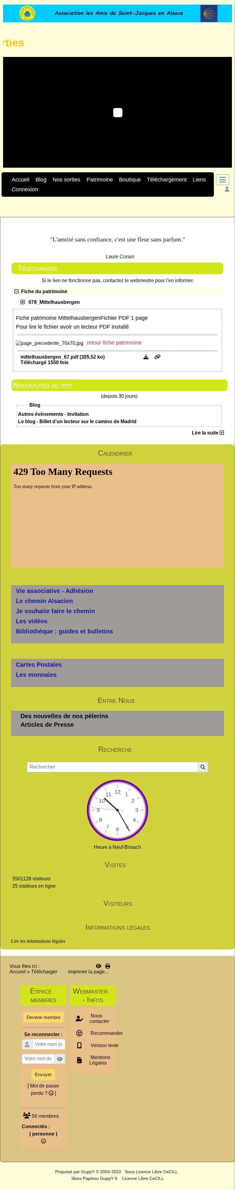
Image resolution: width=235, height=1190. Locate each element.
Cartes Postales (39, 664)
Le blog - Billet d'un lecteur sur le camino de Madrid (77, 421)
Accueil (18, 971)
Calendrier (160, 453)
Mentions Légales (99, 1060)
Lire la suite (206, 432)
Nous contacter (99, 1018)
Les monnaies (36, 674)
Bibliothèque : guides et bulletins (64, 631)
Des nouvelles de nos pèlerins (64, 716)
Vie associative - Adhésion (54, 591)
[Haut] (226, 479)
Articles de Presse (47, 724)
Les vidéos (31, 621)
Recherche (160, 749)
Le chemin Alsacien (44, 601)
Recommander (106, 1033)
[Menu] (222, 179)
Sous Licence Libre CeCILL (152, 1171)
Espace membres (46, 995)
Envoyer (43, 1074)
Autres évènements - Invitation (53, 414)
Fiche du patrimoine (43, 291)
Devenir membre (43, 1017)
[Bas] (226, 501)
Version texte (104, 1045)
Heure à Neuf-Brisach (117, 847)
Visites (163, 864)
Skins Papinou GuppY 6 (95, 1178)
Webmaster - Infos (93, 995)
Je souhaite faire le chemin (55, 611)
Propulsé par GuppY (75, 1171)
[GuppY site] (49, 1171)
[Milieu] (226, 490)
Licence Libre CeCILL (142, 1178)
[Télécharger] (147, 357)
